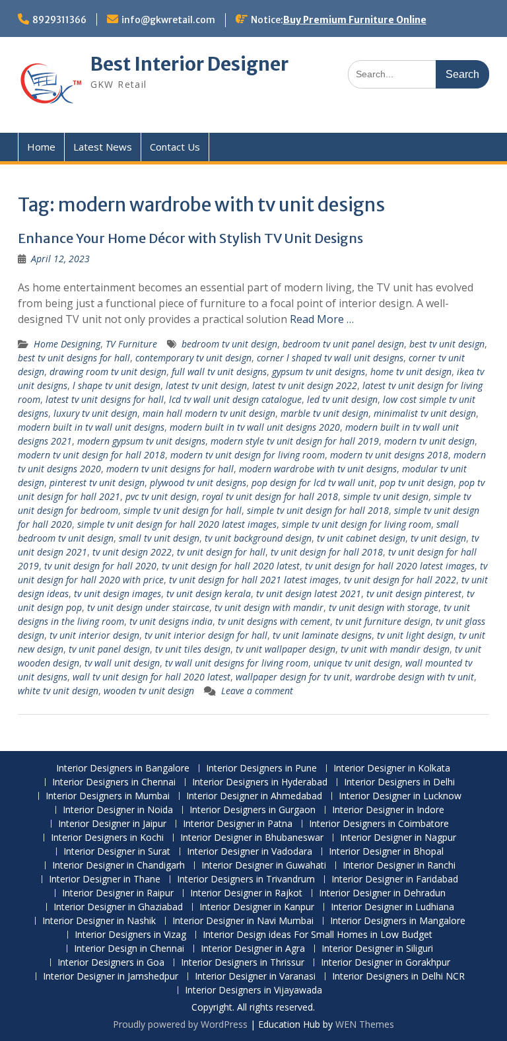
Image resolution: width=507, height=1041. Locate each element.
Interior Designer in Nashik (99, 921)
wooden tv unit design (149, 690)
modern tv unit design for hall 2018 (91, 455)
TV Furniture (131, 344)
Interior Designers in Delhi (399, 782)
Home (41, 146)
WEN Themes (364, 1024)
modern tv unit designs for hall (170, 468)
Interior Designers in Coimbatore (379, 824)
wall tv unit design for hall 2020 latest (151, 676)
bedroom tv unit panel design (343, 344)
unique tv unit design (357, 663)
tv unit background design (258, 538)
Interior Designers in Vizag (130, 935)
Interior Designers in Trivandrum (246, 879)
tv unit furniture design (382, 621)
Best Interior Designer (189, 64)
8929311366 (59, 20)
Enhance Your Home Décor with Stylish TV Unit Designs (190, 238)
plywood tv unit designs (198, 482)
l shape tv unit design (116, 385)
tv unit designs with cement (274, 621)
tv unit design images (117, 593)
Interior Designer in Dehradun (382, 893)
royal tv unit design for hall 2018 (270, 496)
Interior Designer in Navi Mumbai (243, 921)
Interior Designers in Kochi (107, 838)
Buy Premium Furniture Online (354, 20)
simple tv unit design (385, 496)
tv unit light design (415, 635)
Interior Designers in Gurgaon (252, 810)
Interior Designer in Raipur (118, 893)
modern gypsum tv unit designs (141, 441)
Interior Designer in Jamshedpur (110, 976)
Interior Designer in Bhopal (386, 851)
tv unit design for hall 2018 (327, 552)
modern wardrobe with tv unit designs (318, 468)
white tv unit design (58, 690)
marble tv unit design (324, 413)
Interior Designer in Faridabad (394, 879)
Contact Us (175, 146)
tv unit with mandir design (395, 649)
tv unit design (438, 538)
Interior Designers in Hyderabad (259, 782)
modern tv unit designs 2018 (389, 455)
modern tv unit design (429, 441)
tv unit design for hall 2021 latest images (254, 579)
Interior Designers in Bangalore (122, 768)
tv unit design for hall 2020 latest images (390, 565)
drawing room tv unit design (108, 371)
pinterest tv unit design (97, 482)
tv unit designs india (171, 621)
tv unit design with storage (383, 607)
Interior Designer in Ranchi (399, 865)
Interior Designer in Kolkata (391, 768)
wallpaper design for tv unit (293, 676)
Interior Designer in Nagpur (398, 838)
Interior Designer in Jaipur (112, 824)
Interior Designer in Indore (388, 810)
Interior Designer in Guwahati (263, 865)
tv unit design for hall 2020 (100, 565)
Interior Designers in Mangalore (397, 921)
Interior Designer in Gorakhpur (385, 962)
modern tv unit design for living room (247, 455)
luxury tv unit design (95, 413)
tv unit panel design (109, 649)
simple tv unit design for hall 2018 (318, 510)
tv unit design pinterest (413, 593)
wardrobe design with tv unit (414, 676)
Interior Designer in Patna (237, 824)
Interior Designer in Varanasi (255, 976)
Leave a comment (257, 690)
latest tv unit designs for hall (105, 399)
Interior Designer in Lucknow (400, 796)
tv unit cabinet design (361, 538)
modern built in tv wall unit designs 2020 (255, 427)
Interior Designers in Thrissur (242, 962)
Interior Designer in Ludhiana (392, 907)
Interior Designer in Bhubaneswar (251, 838)
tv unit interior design (94, 635)
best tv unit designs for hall (74, 357)
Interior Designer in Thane (104, 879)
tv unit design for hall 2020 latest (231, 565)
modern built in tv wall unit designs (91, 427)
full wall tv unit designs (219, 371)
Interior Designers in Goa (110, 962)
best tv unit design (447, 344)
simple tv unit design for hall (182, 510)
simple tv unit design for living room (356, 524)
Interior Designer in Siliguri (377, 949)
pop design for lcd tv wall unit (313, 482)
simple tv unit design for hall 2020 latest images (177, 524)
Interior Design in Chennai (129, 949)
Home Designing (67, 344)
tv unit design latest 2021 (308, 593)
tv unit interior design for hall (206, 635)
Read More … (322, 319)
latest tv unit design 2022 (304, 385)
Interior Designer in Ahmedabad (254, 796)
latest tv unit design (206, 385)
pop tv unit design (417, 482)
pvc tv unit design (161, 496)
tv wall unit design (122, 663)
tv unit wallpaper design (285, 649)
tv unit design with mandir (269, 607)
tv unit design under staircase (148, 607)
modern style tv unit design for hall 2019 (295, 441)
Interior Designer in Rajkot (246, 893)
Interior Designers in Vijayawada (253, 990)
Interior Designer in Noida (118, 810)
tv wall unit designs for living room (236, 663)
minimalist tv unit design (425, 413)
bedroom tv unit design (229, 344)
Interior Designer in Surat (116, 851)
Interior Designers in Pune (261, 768)
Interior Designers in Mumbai (108, 796)
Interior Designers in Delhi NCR (398, 976)
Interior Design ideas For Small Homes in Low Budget (317, 935)
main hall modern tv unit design (209, 413)
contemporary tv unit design (193, 357)
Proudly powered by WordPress (180, 1024)
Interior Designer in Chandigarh (118, 865)
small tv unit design (159, 538)
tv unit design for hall (221, 552)
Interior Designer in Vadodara (249, 851)
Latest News (102, 146)
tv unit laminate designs (322, 635)
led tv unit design (342, 399)
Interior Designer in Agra (253, 949)
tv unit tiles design (192, 649)
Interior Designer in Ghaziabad (118, 907)
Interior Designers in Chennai (114, 782)
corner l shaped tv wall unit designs (330, 357)
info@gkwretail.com (168, 20)
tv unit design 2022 (132, 552)
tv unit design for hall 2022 (400, 579)
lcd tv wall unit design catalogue (235, 399)
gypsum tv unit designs (318, 371)
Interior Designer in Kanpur (256, 907)
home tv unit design (411, 371)
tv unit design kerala (208, 593)
